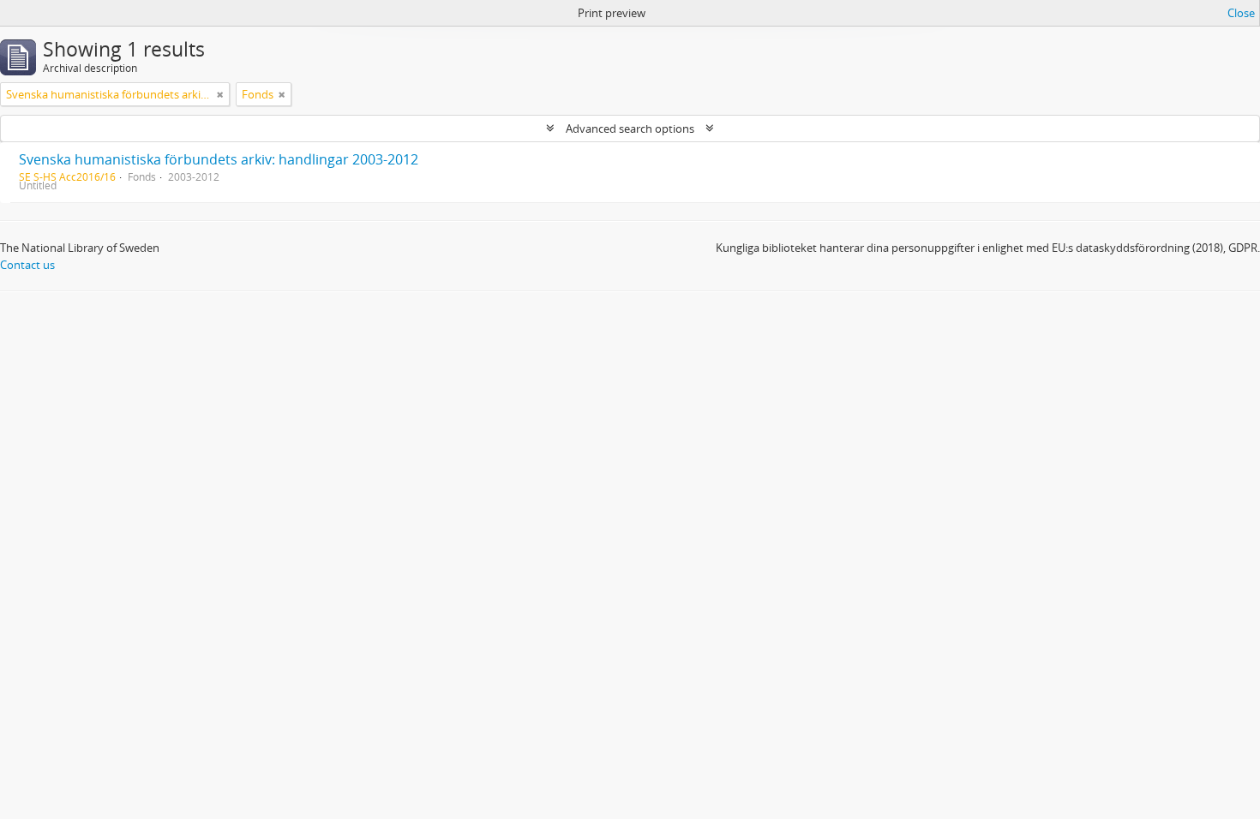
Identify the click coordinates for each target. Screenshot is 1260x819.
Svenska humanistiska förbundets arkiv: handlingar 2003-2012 (218, 159)
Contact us (27, 264)
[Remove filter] (220, 94)
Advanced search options (630, 128)
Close (1241, 13)
